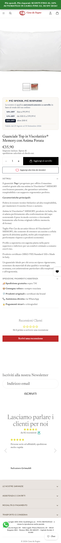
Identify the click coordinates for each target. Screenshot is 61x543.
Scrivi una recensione (30, 338)
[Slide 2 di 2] (34, 87)
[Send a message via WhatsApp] (6, 524)
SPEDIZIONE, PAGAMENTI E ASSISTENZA (20, 278)
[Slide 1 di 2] (26, 87)
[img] (30, 429)
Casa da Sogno (34, 541)
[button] (6, 450)
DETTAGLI (7, 178)
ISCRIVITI (30, 393)
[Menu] (3, 13)
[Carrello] (57, 13)
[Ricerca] (10, 13)
